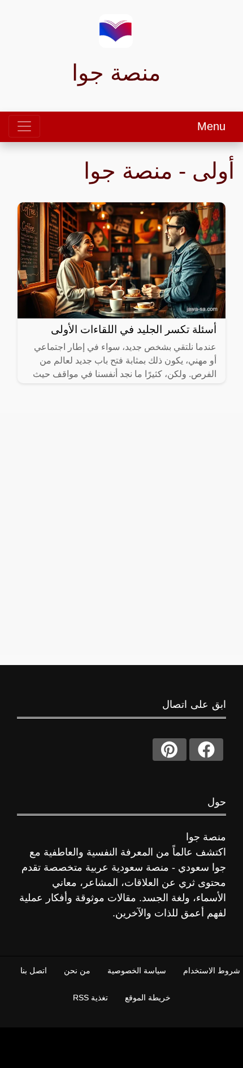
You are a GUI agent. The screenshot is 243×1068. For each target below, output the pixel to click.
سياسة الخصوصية (136, 970)
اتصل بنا (33, 970)
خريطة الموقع (148, 997)
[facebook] (206, 749)
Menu (211, 126)
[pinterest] (169, 749)
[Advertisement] (121, 534)
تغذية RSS (90, 997)
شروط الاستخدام (211, 970)
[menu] (24, 126)
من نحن (77, 970)
